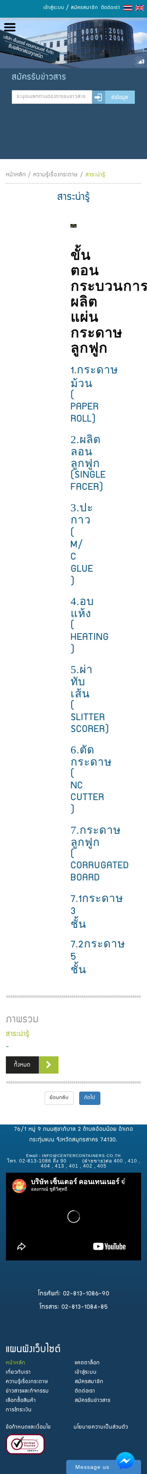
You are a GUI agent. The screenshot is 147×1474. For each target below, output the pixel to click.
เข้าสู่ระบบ (54, 8)
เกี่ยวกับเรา (18, 1372)
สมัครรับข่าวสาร (93, 1400)
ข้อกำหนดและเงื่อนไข (28, 1427)
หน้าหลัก (16, 175)
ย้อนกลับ (59, 1098)
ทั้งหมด (22, 1065)
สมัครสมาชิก (84, 8)
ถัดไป (89, 1098)
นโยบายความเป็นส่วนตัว (101, 1427)
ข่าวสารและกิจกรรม (27, 1391)
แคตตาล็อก (87, 1363)
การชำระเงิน (19, 1410)
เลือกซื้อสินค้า (21, 1400)
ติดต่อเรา (110, 8)
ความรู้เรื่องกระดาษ (55, 175)
